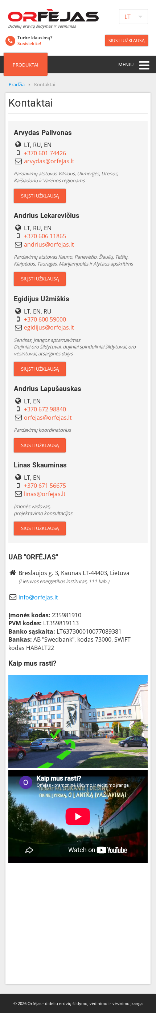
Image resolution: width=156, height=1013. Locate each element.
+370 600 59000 (45, 319)
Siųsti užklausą (126, 40)
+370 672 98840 (45, 409)
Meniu (126, 64)
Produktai (25, 64)
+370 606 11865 (45, 236)
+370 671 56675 (45, 486)
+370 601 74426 (45, 153)
